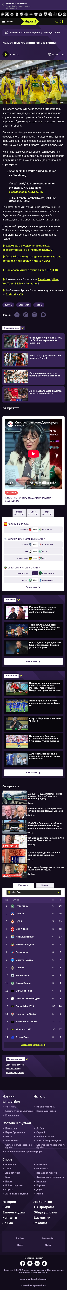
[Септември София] (31, 14)
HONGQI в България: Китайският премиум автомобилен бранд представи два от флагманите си (44, 825)
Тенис (8, 1168)
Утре (47, 513)
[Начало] (6, 32)
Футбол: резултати (15, 1072)
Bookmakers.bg (13, 1069)
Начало (14, 32)
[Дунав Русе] (55, 14)
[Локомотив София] (64, 14)
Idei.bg (20, 1245)
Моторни (41, 1181)
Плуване (40, 1185)
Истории (9, 1201)
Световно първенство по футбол (18, 1146)
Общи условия (45, 1212)
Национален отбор (46, 1111)
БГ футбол (11, 1101)
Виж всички (31, 587)
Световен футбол (30, 32)
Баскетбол (41, 1164)
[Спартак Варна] (36, 14)
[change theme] (62, 21)
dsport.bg (14, 54)
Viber (55, 279)
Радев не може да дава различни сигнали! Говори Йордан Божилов (45, 809)
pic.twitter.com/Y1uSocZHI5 (26, 192)
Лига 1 (39, 305)
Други (39, 1151)
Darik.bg (20, 1238)
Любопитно (43, 1201)
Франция (48, 32)
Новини (8, 1096)
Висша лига (11, 1128)
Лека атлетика (12, 1173)
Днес (33, 513)
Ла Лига (18, 524)
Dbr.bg (48, 1245)
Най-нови (10, 600)
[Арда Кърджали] (21, 14)
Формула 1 (42, 1168)
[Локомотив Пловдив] (59, 14)
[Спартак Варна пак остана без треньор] (33, 723)
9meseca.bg (47, 1238)
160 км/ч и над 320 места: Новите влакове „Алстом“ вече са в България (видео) (44, 796)
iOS (21, 294)
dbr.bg (30, 803)
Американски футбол (16, 1194)
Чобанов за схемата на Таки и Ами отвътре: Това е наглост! (45, 839)
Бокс (7, 1177)
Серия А (40, 1132)
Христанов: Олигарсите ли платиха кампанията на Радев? (45, 868)
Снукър (9, 1189)
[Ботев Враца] (50, 14)
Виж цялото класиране (32, 1045)
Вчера (19, 513)
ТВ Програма (44, 1207)
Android (11, 294)
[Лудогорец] (2, 14)
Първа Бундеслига (15, 1132)
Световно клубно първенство (21, 1151)
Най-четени (11, 675)
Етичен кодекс (14, 1212)
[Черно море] (45, 14)
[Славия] (40, 14)
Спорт (7, 1159)
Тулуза (8, 305)
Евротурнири (12, 1115)
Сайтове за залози (15, 1065)
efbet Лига (10, 1107)
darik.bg (31, 815)
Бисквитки (42, 1217)
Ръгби (39, 1194)
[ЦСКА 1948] (16, 14)
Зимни (8, 1181)
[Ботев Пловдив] (26, 15)
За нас (7, 1223)
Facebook (44, 279)
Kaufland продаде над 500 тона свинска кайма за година (43, 853)
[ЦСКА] (12, 14)
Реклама (40, 1223)
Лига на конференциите (48, 1140)
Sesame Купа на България (19, 1111)
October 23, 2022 (19, 201)
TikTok (19, 283)
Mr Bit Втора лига (24, 568)
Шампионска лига (26, 539)
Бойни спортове (13, 1185)
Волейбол (10, 1164)
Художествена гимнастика (50, 1177)
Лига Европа (12, 1140)
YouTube (7, 283)
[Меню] (3, 21)
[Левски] (7, 14)
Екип (6, 1207)
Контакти (9, 1217)
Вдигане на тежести (46, 1173)
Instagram (32, 283)
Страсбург (24, 305)
